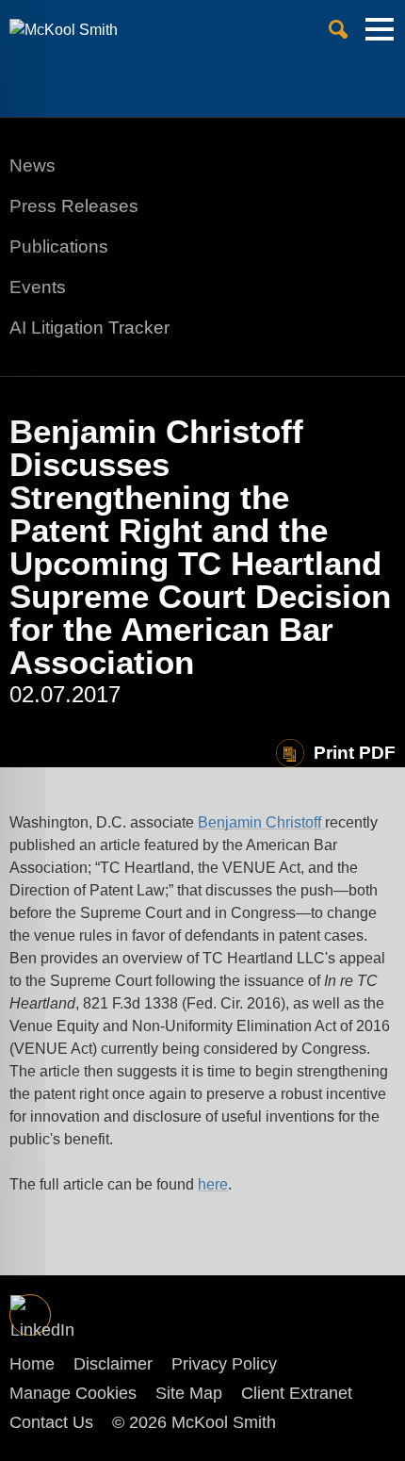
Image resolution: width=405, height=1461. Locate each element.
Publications (58, 246)
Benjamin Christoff (261, 822)
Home (32, 1363)
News (32, 165)
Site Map (188, 1393)
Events (37, 287)
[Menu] (379, 37)
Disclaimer (113, 1363)
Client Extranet (296, 1393)
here (213, 1184)
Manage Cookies (73, 1393)
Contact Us (51, 1422)
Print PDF (355, 753)
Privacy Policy (224, 1363)
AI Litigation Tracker (89, 327)
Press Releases (73, 206)
